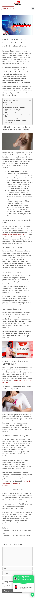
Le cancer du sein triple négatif (16, 121)
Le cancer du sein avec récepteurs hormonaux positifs (17, 118)
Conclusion (8, 123)
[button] (33, 8)
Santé (6, 528)
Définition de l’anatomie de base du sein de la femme (17, 104)
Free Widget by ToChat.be (27, 591)
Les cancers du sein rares (15, 113)
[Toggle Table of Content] (29, 100)
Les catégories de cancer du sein (15, 107)
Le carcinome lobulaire (14, 111)
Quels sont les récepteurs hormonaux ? (17, 115)
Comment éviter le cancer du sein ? (17, 536)
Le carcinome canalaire (14, 109)
